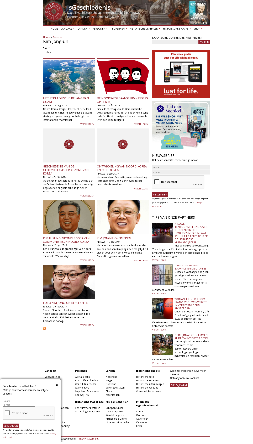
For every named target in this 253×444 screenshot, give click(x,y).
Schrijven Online (114, 407)
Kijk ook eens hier (117, 401)
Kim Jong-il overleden (114, 238)
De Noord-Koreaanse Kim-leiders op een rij (122, 100)
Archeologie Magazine (87, 411)
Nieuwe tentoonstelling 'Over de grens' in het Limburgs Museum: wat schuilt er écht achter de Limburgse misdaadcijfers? (191, 233)
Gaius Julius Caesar (85, 384)
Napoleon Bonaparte (87, 391)
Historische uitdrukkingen (150, 384)
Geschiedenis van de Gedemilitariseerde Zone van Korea (66, 169)
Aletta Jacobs (82, 376)
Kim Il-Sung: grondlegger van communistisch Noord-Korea (66, 240)
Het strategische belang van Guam (66, 100)
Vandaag (65, 29)
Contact (140, 411)
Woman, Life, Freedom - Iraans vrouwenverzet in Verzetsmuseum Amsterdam (191, 303)
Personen (98, 29)
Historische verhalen (143, 29)
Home (54, 28)
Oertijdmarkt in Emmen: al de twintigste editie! (191, 336)
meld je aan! (179, 385)
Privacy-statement (88, 438)
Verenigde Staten (115, 387)
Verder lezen (87, 124)
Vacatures (141, 422)
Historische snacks (175, 29)
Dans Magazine (114, 411)
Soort (46, 48)
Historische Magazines (89, 401)
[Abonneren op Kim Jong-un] (96, 328)
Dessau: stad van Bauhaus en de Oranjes (190, 267)
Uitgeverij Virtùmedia (117, 422)
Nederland (111, 376)
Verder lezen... (159, 260)
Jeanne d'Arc (82, 387)
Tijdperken (116, 29)
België (109, 380)
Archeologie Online (116, 418)
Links (139, 426)
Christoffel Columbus (86, 380)
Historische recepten (147, 380)
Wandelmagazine (115, 415)
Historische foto (145, 376)
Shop (196, 29)
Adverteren (142, 418)
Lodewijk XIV (82, 394)
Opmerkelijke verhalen (148, 391)
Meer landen (113, 394)
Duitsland (111, 384)
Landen (81, 29)
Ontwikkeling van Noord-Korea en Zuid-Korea (122, 168)
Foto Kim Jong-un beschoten (65, 303)
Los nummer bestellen (87, 407)
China (109, 391)
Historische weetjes (147, 387)
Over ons (141, 415)
